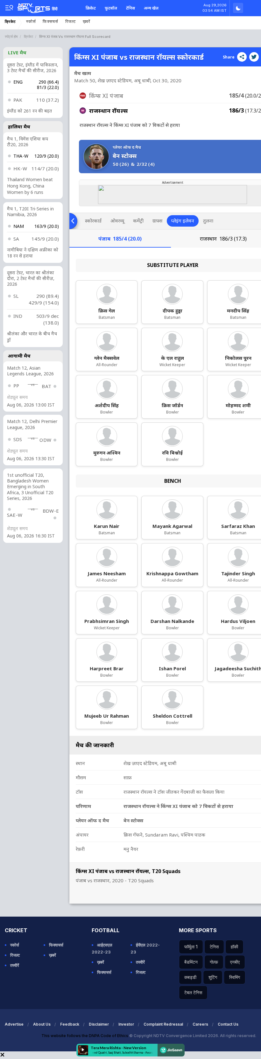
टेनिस (130, 8)
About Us (42, 1024)
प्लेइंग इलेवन (182, 220)
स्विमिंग (234, 977)
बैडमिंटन (191, 962)
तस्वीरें (14, 965)
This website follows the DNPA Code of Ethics (85, 1035)
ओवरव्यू (117, 220)
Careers (200, 1024)
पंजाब (120, 238)
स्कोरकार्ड (93, 220)
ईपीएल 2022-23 (145, 948)
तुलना (208, 220)
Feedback (69, 1024)
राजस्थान (223, 238)
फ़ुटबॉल (111, 8)
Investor (126, 1024)
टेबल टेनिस (193, 992)
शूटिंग (212, 977)
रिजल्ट (70, 21)
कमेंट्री (138, 220)
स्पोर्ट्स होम (11, 36)
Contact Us (228, 1024)
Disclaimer (99, 1024)
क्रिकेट (91, 8)
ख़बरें (86, 21)
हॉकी (234, 946)
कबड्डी (190, 977)
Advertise (14, 1024)
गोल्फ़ (214, 962)
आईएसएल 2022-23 (102, 948)
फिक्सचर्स (50, 21)
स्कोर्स (31, 21)
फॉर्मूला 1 (191, 946)
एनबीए (235, 962)
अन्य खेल (151, 8)
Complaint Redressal (163, 1024)
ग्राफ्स (157, 220)
